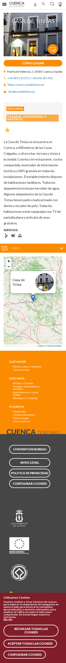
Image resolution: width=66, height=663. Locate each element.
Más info (7, 619)
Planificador (19, 411)
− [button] (9, 266)
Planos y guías (21, 418)
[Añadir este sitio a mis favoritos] (55, 47)
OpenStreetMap (54, 345)
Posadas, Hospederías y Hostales (26, 388)
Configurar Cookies (25, 654)
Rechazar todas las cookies (31, 630)
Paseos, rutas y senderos (27, 366)
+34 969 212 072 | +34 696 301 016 (30, 78)
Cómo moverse (21, 421)
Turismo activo (21, 369)
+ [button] (9, 261)
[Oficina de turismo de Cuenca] (60, 3)
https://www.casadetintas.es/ (26, 84)
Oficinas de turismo (24, 414)
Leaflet (41, 345)
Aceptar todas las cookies (30, 643)
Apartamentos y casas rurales (25, 393)
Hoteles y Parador (23, 383)
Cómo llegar (33, 63)
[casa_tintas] (33, 55)
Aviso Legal (29, 462)
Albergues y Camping (25, 398)
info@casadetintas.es (21, 91)
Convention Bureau (29, 449)
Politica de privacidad (29, 473)
